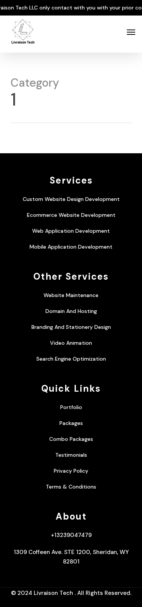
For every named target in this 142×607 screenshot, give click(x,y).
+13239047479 (71, 535)
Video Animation (71, 342)
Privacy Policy (71, 470)
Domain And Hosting (71, 311)
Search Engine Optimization (71, 358)
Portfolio (71, 407)
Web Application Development (71, 230)
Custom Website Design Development (71, 199)
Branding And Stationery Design (71, 327)
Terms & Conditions (71, 486)
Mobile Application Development (71, 246)
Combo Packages (71, 439)
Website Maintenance (71, 295)
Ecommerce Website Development (71, 215)
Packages (71, 423)
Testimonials (71, 454)
